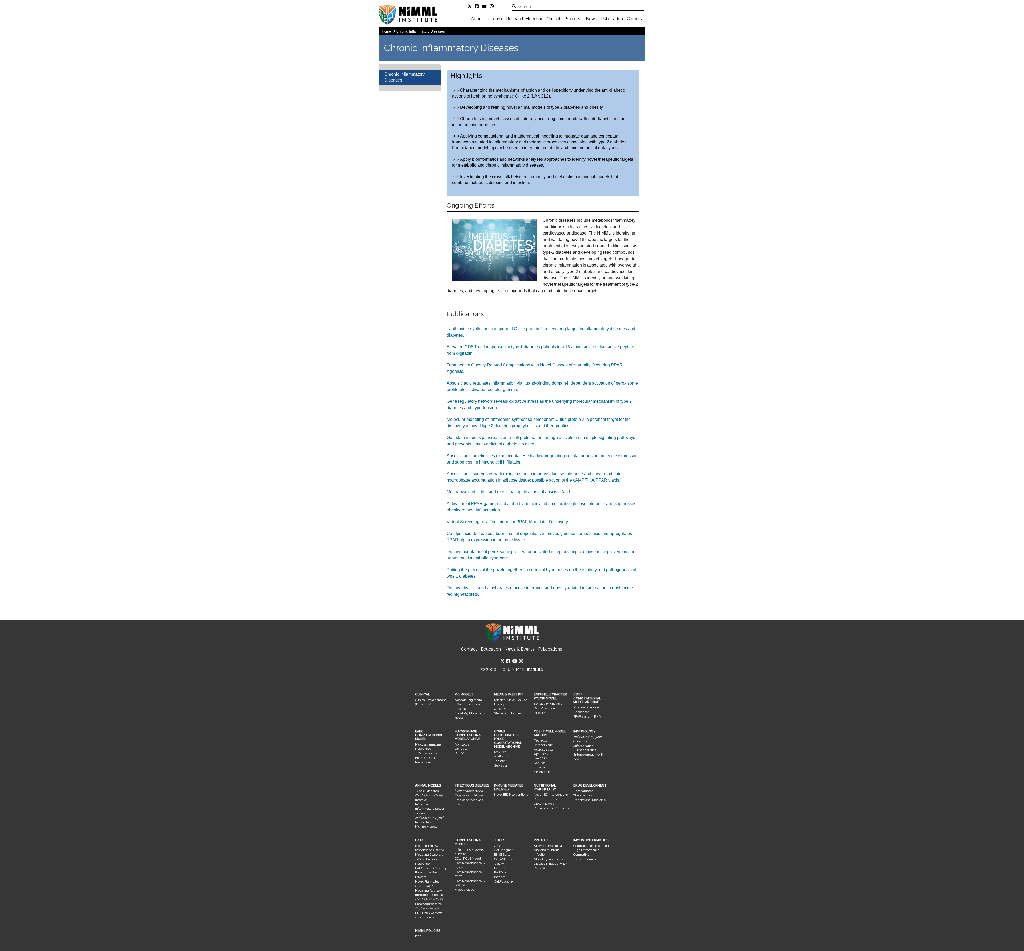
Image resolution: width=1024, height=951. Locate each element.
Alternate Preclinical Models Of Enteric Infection (548, 850)
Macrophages (464, 890)
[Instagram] (493, 6)
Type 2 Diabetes (427, 791)
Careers (634, 18)
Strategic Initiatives (508, 713)
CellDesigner (503, 850)
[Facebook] (478, 6)
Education (491, 649)
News (591, 18)
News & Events (519, 649)
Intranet (499, 877)
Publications (613, 18)
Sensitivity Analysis (548, 704)
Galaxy (499, 863)
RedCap (500, 872)
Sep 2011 (500, 765)
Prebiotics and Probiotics (551, 808)
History (499, 704)
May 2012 (501, 752)
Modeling (534, 18)
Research (515, 18)
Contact (469, 649)
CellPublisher (504, 881)
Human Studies (584, 750)
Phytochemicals (545, 799)
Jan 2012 (461, 749)
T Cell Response (427, 753)
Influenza (422, 804)
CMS (497, 846)
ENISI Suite (502, 854)
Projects (572, 18)
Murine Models (426, 826)
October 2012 (543, 745)
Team (496, 18)
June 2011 (541, 767)
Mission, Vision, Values (510, 700)
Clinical (553, 18)
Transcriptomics (584, 859)
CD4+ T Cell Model (468, 858)
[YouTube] (485, 6)
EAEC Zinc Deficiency (431, 868)
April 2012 (462, 744)
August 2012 (543, 749)
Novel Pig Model (427, 881)
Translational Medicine (589, 800)
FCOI (418, 936)
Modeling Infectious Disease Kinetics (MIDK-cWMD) (551, 863)
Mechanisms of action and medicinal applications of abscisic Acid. (509, 492)
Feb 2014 (540, 740)
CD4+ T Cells (424, 886)
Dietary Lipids (544, 803)
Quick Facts (502, 709)
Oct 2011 (461, 753)
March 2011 (542, 772)
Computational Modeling (591, 846)
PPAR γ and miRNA (587, 716)
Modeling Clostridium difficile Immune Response (430, 859)
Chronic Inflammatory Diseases (420, 31)
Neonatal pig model (469, 700)
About (477, 18)
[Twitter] (470, 6)
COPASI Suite (503, 859)
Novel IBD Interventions (511, 794)
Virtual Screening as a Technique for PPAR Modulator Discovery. (508, 521)
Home (386, 31)
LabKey (499, 868)
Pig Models (423, 822)
